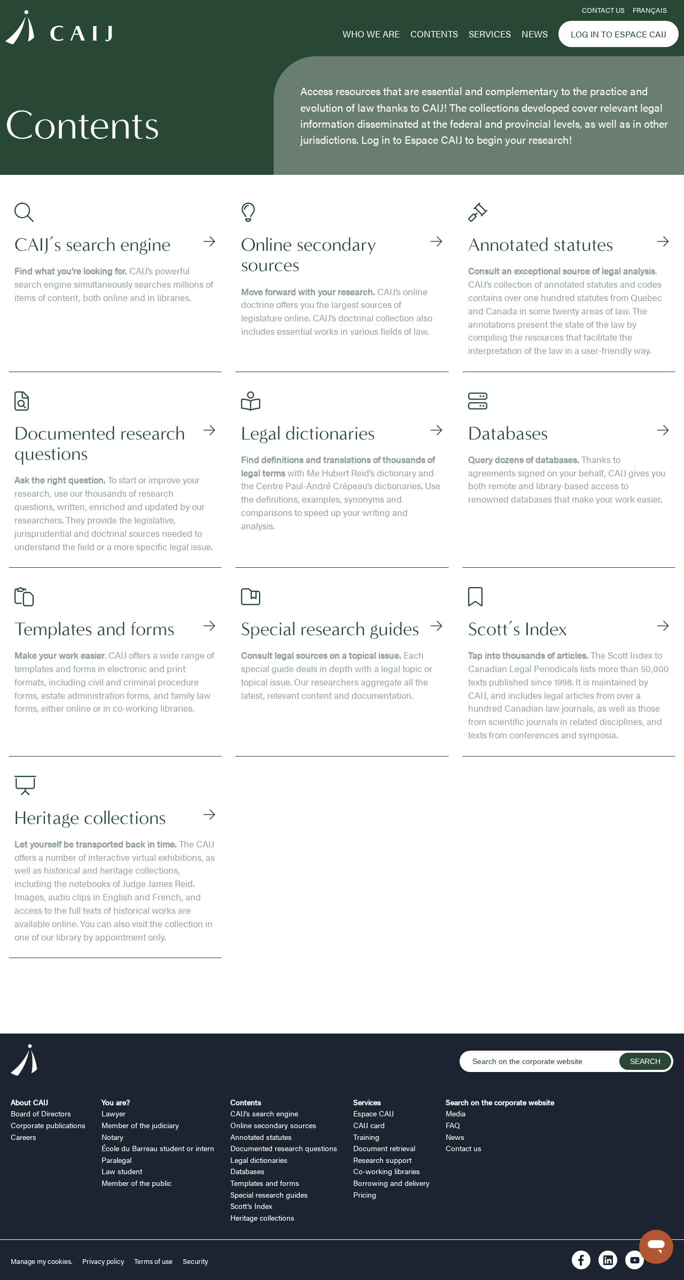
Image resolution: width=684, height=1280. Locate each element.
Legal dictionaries (258, 1159)
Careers (23, 1136)
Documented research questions (283, 1148)
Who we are (371, 33)
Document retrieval (384, 1148)
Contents (434, 33)
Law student (122, 1171)
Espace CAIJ (373, 1113)
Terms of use (153, 1261)
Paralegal (116, 1159)
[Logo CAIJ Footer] (24, 1061)
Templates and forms (264, 1182)
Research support (382, 1159)
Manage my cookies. (42, 1261)
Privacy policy (103, 1261)
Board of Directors (41, 1113)
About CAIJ (29, 1102)
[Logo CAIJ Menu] (58, 29)
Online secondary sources (273, 1125)
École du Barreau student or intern (158, 1148)
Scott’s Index (251, 1205)
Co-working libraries (386, 1171)
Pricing (364, 1194)
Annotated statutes (261, 1136)
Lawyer (114, 1113)
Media (455, 1113)
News (535, 33)
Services (490, 33)
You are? (116, 1102)
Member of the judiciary (140, 1125)
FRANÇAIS (650, 10)
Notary (112, 1136)
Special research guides (269, 1194)
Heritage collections (262, 1217)
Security (195, 1261)
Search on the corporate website (500, 1102)
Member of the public (137, 1182)
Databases (247, 1171)
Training (366, 1136)
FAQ (453, 1125)
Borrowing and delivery (391, 1182)
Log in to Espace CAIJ (618, 34)
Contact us (603, 10)
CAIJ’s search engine (264, 1113)
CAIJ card (369, 1125)
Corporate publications (48, 1125)
